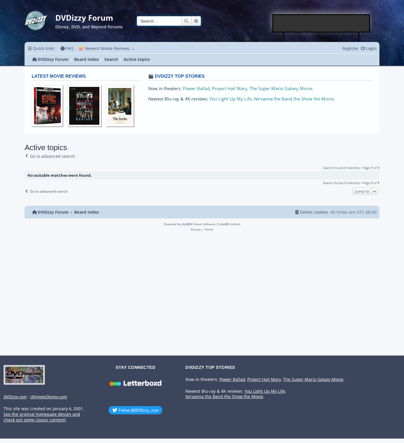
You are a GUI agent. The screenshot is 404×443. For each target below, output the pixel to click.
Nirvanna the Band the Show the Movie (294, 99)
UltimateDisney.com (48, 397)
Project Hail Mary (229, 88)
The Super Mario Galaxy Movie (281, 88)
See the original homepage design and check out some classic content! (42, 417)
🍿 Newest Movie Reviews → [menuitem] (106, 48)
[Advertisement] (321, 23)
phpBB (185, 224)
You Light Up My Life (230, 99)
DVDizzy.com (15, 397)
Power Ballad (196, 88)
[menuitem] (67, 48)
